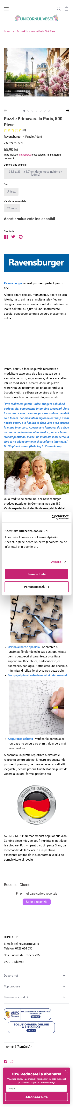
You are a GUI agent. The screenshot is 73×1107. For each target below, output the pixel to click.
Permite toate (36, 574)
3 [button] (32, 111)
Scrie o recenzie (36, 902)
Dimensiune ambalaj (15, 164)
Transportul (25, 154)
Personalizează (34, 586)
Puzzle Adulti (33, 136)
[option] (36, 72)
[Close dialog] (66, 1071)
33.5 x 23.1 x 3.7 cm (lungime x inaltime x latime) (35, 173)
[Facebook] (4, 1061)
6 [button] (45, 111)
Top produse (12, 986)
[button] (13, 130)
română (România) (18, 1046)
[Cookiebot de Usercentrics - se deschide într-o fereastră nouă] (52, 517)
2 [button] (28, 111)
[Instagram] (10, 1061)
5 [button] (40, 111)
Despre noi (11, 975)
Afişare (56, 561)
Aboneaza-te (36, 1097)
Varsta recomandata (15, 201)
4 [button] (36, 111)
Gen (6, 184)
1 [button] (24, 111)
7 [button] (49, 111)
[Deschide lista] (64, 975)
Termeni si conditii (16, 997)
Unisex (11, 191)
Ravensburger (12, 136)
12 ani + (12, 208)
